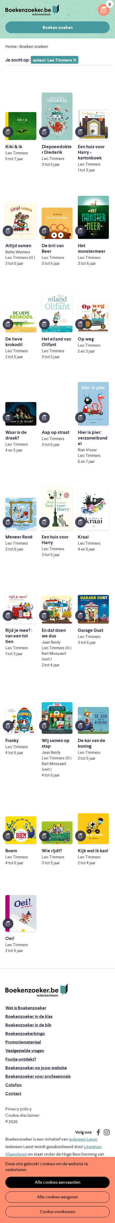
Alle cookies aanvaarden (57, 1182)
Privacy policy (18, 1109)
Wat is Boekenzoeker (25, 1008)
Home (11, 46)
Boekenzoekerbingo (25, 1033)
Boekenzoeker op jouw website (36, 1068)
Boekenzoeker (32, 10)
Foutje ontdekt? (20, 1059)
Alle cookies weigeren (57, 1197)
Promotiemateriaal (23, 1042)
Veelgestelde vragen (24, 1050)
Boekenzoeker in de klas (28, 1016)
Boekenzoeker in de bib (28, 1025)
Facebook (97, 1132)
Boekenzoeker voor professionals (38, 1076)
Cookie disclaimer (22, 1115)
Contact (13, 1093)
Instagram (105, 1132)
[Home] (36, 990)
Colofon (13, 1085)
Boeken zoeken (58, 27)
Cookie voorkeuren (57, 1211)
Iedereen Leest (83, 1139)
